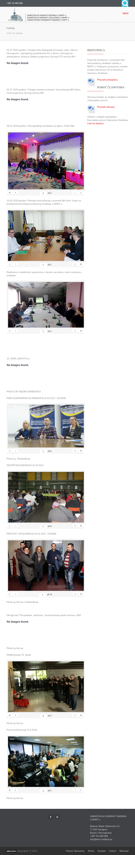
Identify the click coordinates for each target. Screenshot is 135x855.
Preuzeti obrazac (106, 107)
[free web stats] (11, 851)
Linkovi (112, 851)
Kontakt (102, 851)
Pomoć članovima (75, 851)
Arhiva (91, 851)
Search (125, 3)
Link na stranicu (95, 123)
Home (9, 33)
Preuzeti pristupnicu (107, 79)
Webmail (123, 851)
